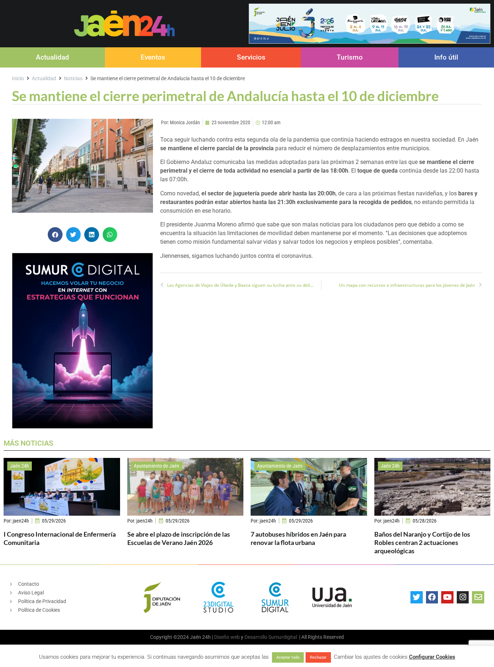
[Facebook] (432, 597)
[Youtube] (447, 597)
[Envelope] (478, 597)
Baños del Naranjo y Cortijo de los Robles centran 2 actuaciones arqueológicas (422, 542)
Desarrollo (255, 637)
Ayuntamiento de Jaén (156, 466)
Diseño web (227, 637)
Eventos (153, 57)
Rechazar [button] (318, 657)
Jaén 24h (19, 466)
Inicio (18, 78)
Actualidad (52, 57)
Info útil (446, 57)
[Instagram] (463, 597)
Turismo (350, 57)
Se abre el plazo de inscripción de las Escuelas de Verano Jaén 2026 (178, 538)
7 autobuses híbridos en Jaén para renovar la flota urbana (298, 538)
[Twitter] (416, 597)
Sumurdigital (282, 637)
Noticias (73, 78)
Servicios (251, 57)
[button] (55, 234)
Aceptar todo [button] (287, 657)
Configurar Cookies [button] (432, 657)
